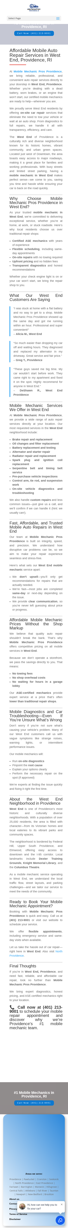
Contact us (15, 1203)
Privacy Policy (17, 1209)
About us (14, 1199)
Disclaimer (15, 1219)
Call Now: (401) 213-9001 (34, 33)
